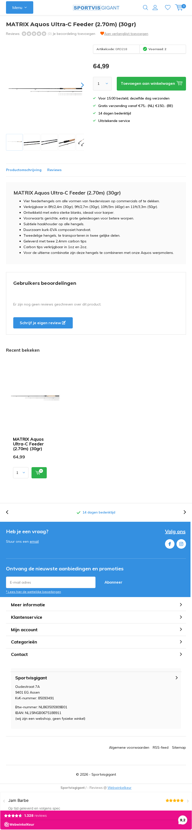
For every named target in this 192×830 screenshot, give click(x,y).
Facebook (169, 544)
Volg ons (175, 531)
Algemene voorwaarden (129, 747)
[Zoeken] (145, 7)
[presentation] (78, 85)
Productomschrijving (24, 170)
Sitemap (179, 747)
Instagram (181, 544)
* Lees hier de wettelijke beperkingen (33, 592)
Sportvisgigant (104, 774)
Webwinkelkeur (120, 788)
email (34, 541)
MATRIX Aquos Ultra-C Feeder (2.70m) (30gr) (28, 443)
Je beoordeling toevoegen (73, 33)
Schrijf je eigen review (41, 322)
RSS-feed (160, 747)
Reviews (54, 170)
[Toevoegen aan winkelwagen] (39, 472)
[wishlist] (167, 7)
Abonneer (113, 582)
